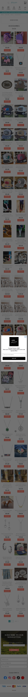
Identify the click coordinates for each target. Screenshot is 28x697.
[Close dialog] (25, 337)
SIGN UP (14, 358)
